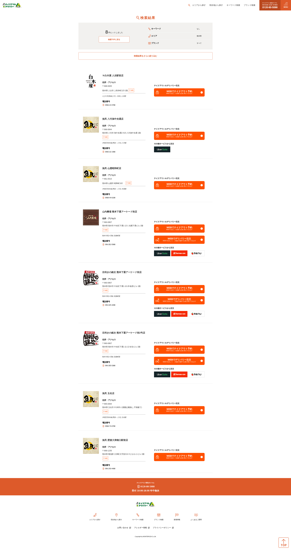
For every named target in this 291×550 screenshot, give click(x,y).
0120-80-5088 (147, 486)
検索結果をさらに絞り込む (145, 56)
